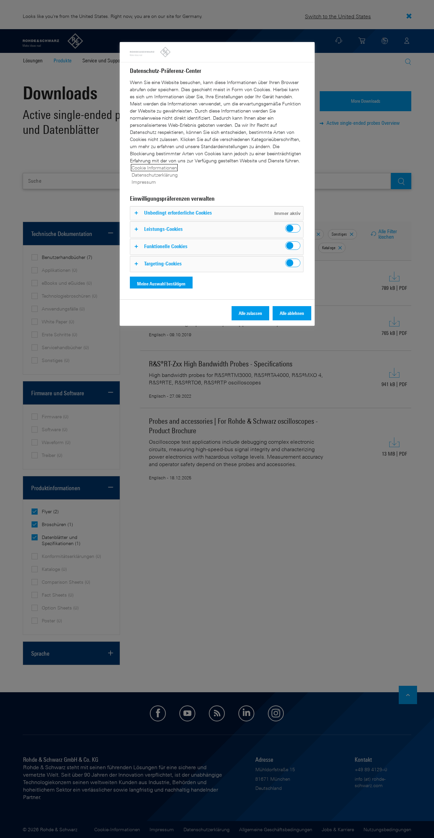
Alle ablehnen (292, 313)
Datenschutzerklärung (155, 175)
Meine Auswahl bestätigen (161, 283)
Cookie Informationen (154, 168)
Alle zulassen (250, 313)
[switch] (292, 228)
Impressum (144, 182)
